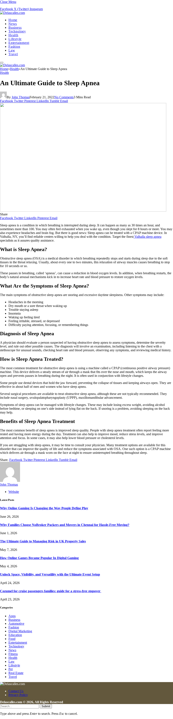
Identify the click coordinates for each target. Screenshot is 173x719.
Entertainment (18, 43)
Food (11, 639)
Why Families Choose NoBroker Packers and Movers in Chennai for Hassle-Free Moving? (64, 525)
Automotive (16, 623)
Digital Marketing (20, 631)
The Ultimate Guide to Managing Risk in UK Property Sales (43, 541)
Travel (13, 54)
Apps (12, 616)
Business (15, 27)
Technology (17, 31)
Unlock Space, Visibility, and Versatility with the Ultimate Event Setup (50, 574)
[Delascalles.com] (12, 13)
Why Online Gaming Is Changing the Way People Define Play (44, 508)
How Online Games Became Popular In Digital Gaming (39, 558)
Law (11, 50)
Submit (46, 706)
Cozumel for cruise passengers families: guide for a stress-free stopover (50, 591)
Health (13, 35)
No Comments (64, 97)
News (12, 24)
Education (15, 635)
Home (12, 20)
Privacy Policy (18, 695)
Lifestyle (15, 39)
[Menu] (1, 62)
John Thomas (21, 97)
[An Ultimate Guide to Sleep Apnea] (83, 210)
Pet (10, 669)
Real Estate (15, 673)
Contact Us (15, 691)
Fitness (13, 654)
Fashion (14, 46)
